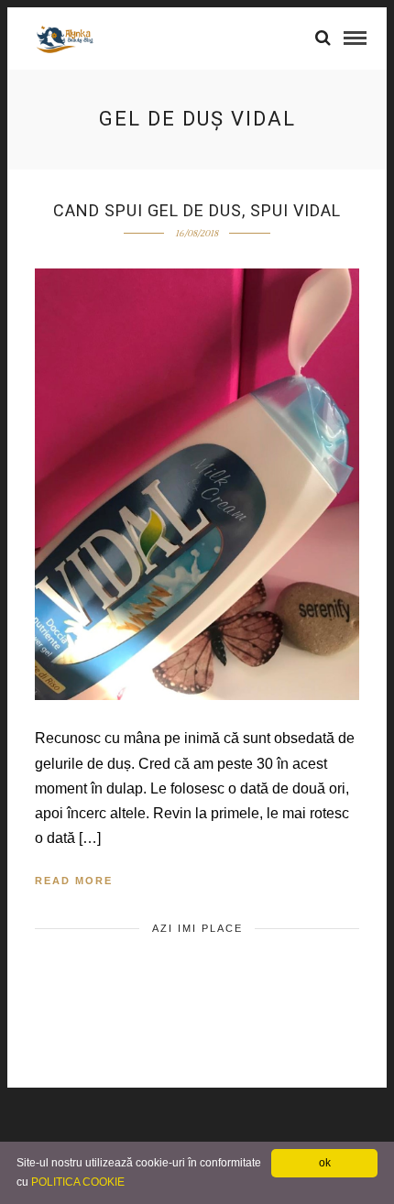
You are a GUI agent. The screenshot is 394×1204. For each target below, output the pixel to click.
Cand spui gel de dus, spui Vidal (197, 210)
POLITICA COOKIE (78, 1182)
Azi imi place (197, 928)
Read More (74, 880)
